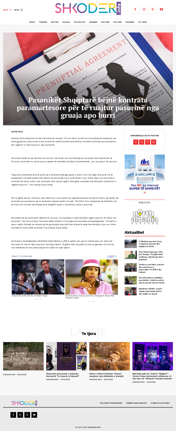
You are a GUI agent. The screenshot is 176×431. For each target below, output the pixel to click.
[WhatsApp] (153, 142)
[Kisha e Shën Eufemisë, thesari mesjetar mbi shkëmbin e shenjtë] (109, 356)
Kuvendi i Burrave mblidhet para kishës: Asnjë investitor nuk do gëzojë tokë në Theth (151, 280)
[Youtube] (161, 9)
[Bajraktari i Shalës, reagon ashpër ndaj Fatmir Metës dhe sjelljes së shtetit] (131, 291)
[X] (152, 9)
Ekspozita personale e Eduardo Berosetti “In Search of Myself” (62, 374)
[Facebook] (135, 9)
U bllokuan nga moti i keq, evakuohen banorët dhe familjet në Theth (150, 244)
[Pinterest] (147, 142)
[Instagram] (144, 9)
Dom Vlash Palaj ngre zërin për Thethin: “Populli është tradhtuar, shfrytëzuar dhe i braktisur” (151, 256)
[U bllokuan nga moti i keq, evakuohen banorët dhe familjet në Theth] (131, 244)
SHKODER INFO (9, 375)
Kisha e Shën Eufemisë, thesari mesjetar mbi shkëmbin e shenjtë (106, 374)
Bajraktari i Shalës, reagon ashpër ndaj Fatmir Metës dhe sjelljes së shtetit (150, 291)
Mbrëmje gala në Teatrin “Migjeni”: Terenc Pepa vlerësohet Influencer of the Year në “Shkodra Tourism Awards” (152, 376)
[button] (19, 10)
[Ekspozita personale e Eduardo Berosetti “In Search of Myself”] (66, 356)
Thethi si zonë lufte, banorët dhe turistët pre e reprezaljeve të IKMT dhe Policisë (151, 268)
